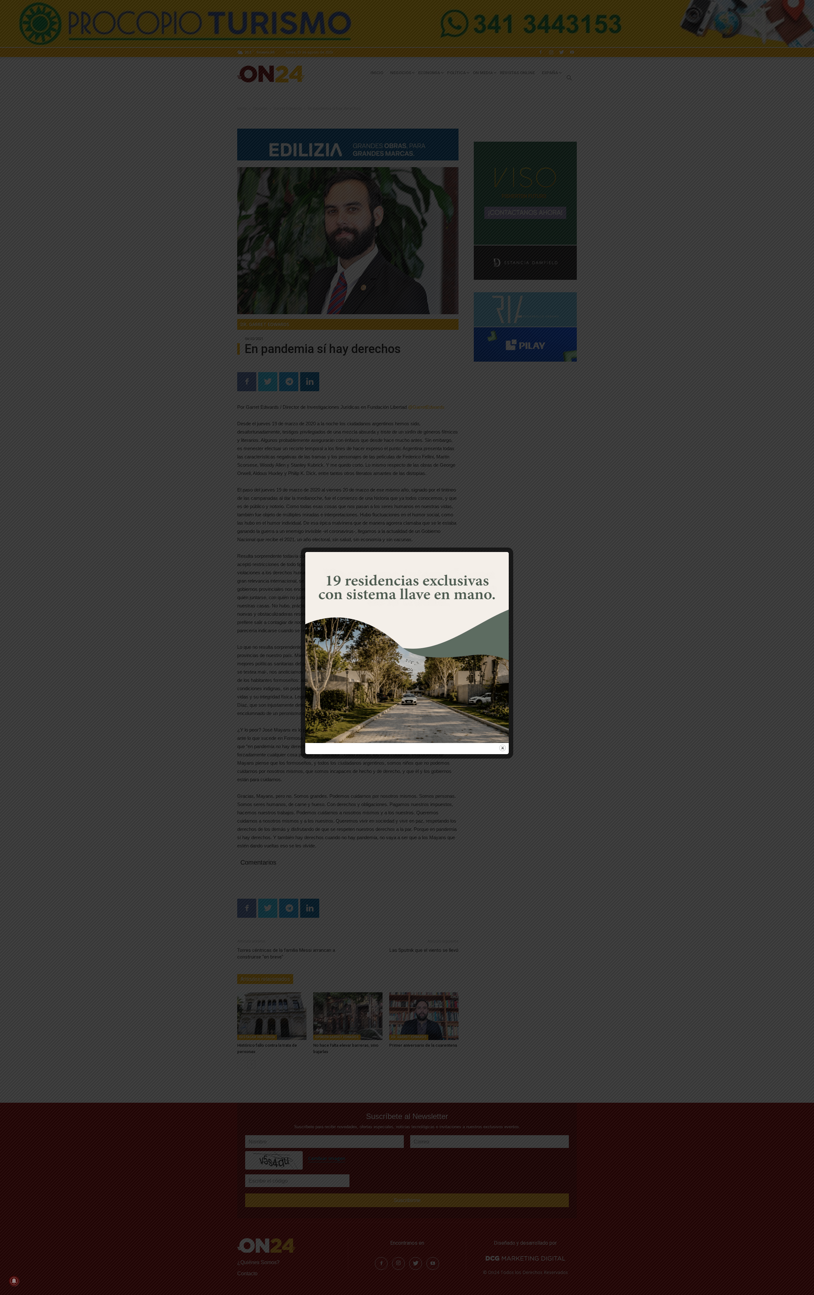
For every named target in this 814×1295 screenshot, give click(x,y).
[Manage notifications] (14, 1281)
